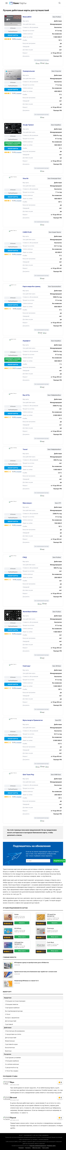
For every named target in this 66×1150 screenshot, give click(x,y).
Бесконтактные (10, 1047)
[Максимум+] (12, 502)
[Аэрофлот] (12, 339)
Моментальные (10, 1041)
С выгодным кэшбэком (12, 1007)
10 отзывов (18, 254)
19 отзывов (18, 152)
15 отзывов (18, 200)
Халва (16, 914)
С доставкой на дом (11, 1044)
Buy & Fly (26, 395)
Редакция (21, 1147)
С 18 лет (7, 1014)
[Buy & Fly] (12, 394)
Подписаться (59, 861)
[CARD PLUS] (12, 231)
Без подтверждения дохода (14, 1011)
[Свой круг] (12, 665)
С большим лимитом (11, 1004)
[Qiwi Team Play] (12, 773)
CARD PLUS (27, 232)
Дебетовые (7, 1027)
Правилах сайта (51, 1145)
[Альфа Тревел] (12, 128)
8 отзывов (18, 579)
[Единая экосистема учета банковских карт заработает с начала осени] (8, 975)
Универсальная (29, 71)
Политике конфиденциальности (38, 1145)
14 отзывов (18, 471)
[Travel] (12, 448)
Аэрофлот (27, 341)
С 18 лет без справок (11, 1071)
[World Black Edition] (12, 615)
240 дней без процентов (18, 943)
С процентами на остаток (13, 1034)
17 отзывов (18, 93)
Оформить (22, 922)
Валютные (8, 1051)
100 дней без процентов (51, 915)
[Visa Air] (12, 177)
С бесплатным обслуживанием (15, 1031)
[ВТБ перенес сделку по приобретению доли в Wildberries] (8, 965)
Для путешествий (10, 1021)
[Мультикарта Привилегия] (12, 719)
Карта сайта (45, 1147)
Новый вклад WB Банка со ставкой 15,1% (26, 980)
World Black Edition (30, 612)
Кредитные (7, 998)
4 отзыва (18, 368)
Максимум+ (27, 503)
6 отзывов (18, 308)
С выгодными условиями (13, 1057)
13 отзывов (18, 742)
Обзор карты (22, 936)
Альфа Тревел (28, 125)
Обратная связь (36, 1147)
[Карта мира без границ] (12, 285)
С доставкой (9, 1024)
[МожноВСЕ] (12, 20)
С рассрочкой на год (11, 1067)
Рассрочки (7, 1054)
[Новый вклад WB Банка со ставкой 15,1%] (8, 984)
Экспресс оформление (12, 1017)
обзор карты (13, 35)
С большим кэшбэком (12, 1061)
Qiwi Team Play (28, 774)
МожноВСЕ (27, 17)
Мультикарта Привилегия (33, 720)
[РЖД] (12, 556)
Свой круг (27, 666)
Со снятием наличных (12, 1064)
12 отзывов (18, 525)
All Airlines (17, 928)
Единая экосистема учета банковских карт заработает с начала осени (35, 971)
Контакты (28, 1147)
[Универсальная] (12, 74)
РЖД (25, 557)
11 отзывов (18, 796)
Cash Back (50, 942)
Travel (25, 449)
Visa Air (25, 178)
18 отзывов (18, 39)
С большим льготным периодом (15, 1001)
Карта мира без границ (31, 286)
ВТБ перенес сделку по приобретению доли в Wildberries (31, 962)
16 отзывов (18, 688)
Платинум (50, 928)
